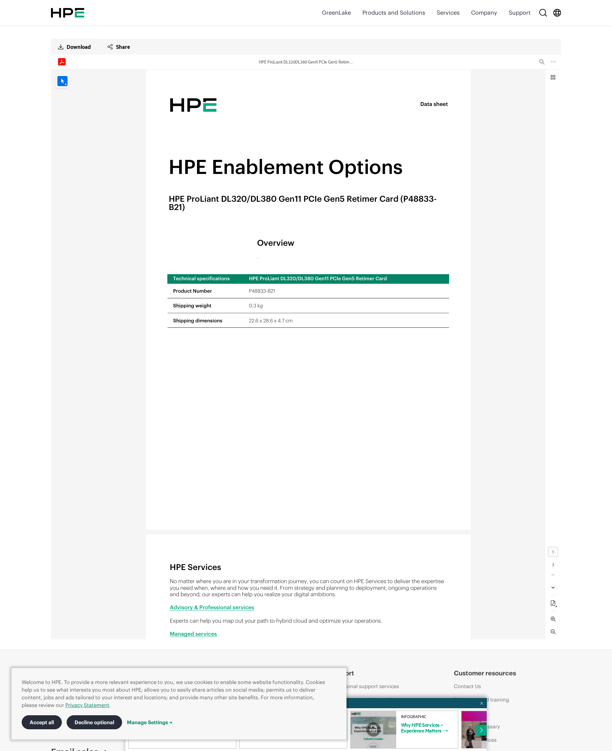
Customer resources (485, 673)
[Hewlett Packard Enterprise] (67, 13)
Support (519, 12)
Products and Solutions (393, 12)
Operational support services (364, 686)
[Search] (543, 13)
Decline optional (94, 722)
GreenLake (336, 12)
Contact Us (467, 686)
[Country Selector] (557, 13)
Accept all (42, 722)
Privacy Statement (87, 705)
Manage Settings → (149, 722)
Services (448, 12)
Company (484, 12)
